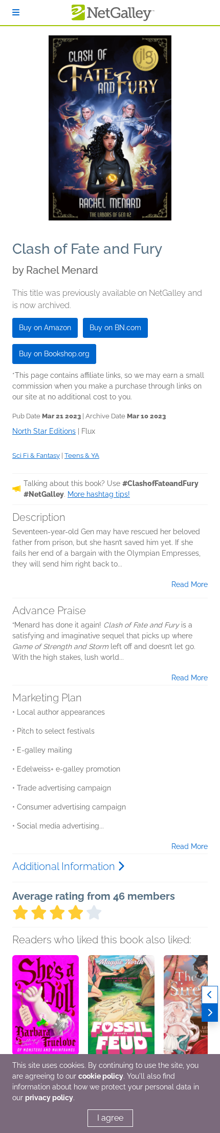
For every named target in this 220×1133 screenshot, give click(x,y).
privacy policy (49, 1098)
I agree (110, 1118)
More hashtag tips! (99, 494)
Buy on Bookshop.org (54, 354)
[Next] (210, 1013)
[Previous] (210, 995)
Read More (189, 584)
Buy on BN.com (115, 327)
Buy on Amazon (45, 327)
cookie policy (100, 1076)
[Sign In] (16, 12)
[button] (45, 1009)
